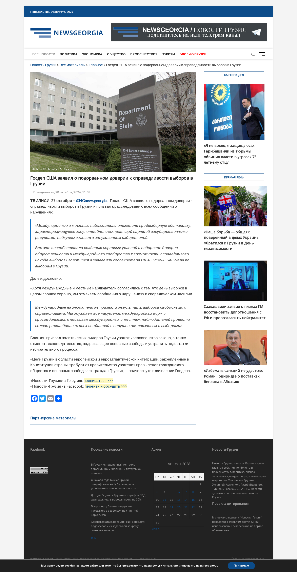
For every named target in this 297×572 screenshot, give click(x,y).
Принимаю (241, 566)
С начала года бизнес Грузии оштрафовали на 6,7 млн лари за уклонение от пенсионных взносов (113, 484)
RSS (93, 537)
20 (178, 507)
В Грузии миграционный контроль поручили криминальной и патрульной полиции (116, 469)
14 (185, 499)
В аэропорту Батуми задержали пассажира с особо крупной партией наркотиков (115, 510)
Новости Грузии (41, 558)
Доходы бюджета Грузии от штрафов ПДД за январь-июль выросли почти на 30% (118, 497)
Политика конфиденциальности (248, 558)
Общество (116, 54)
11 (164, 499)
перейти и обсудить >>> (106, 386)
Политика (68, 54)
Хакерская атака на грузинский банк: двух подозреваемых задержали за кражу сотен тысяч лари (118, 526)
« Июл (155, 528)
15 (193, 499)
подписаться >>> (98, 380)
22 (193, 507)
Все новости (43, 54)
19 (171, 507)
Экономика (92, 54)
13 (178, 499)
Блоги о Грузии (193, 54)
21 (185, 507)
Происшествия (144, 54)
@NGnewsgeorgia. (91, 200)
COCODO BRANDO (145, 558)
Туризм (168, 54)
